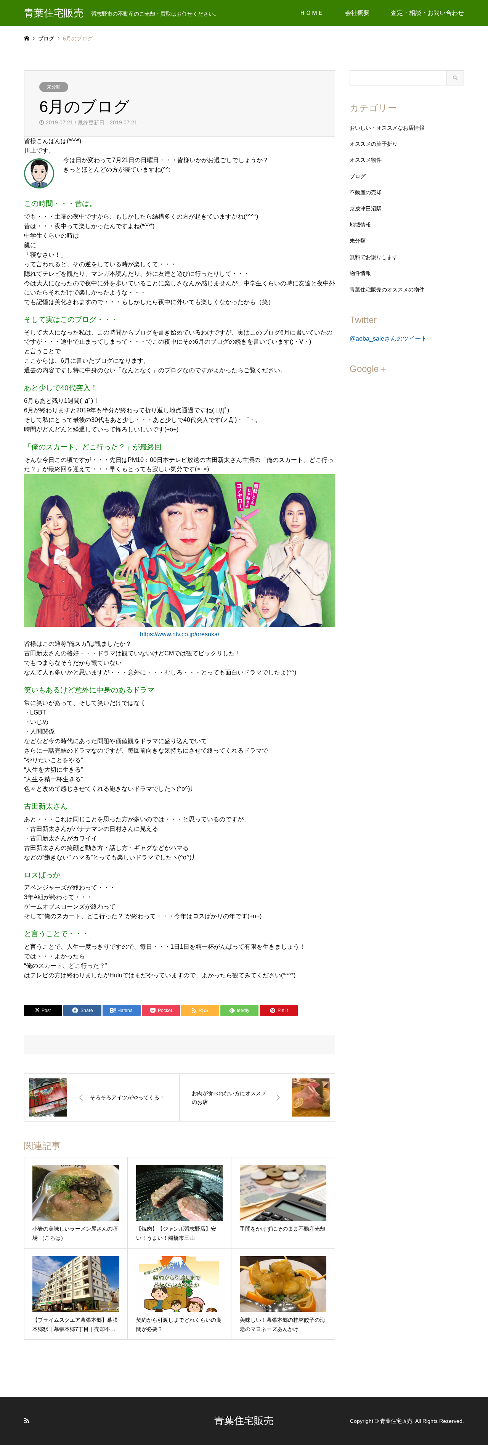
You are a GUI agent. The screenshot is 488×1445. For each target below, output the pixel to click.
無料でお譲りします (374, 257)
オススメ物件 (366, 160)
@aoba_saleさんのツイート (388, 338)
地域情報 (360, 225)
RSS (26, 1420)
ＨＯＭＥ (311, 13)
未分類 (54, 87)
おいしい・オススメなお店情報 (387, 128)
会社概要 (357, 13)
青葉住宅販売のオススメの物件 (387, 289)
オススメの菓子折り (374, 144)
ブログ (358, 176)
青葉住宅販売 (244, 1420)
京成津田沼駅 (366, 209)
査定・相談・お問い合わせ (427, 13)
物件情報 (360, 273)
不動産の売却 (366, 192)
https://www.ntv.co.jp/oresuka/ (179, 634)
